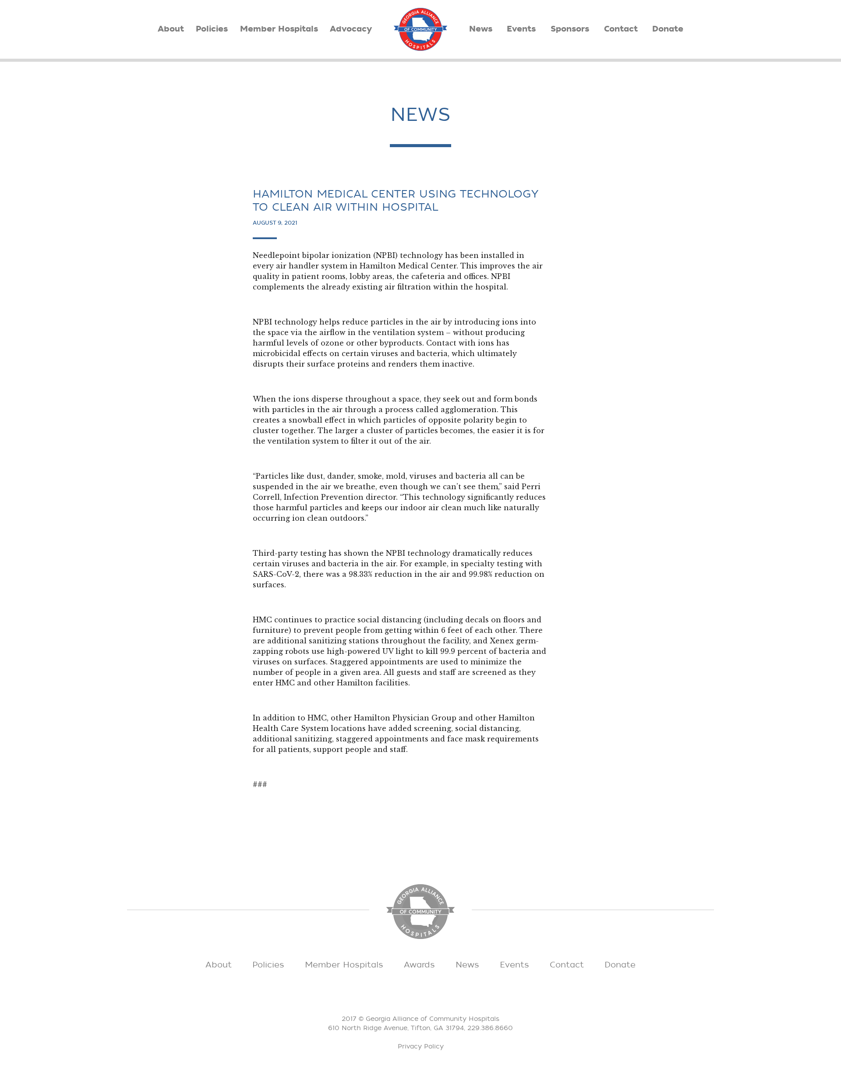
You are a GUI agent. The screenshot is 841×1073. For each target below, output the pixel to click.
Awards (419, 965)
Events (521, 29)
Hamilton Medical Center (408, 265)
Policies (212, 29)
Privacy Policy (421, 1046)
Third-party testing (289, 553)
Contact (621, 29)
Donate (667, 29)
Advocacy (351, 29)
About (171, 29)
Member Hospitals (279, 29)
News (480, 29)
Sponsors (570, 29)
